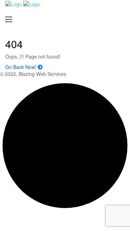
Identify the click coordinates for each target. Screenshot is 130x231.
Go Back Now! (21, 66)
